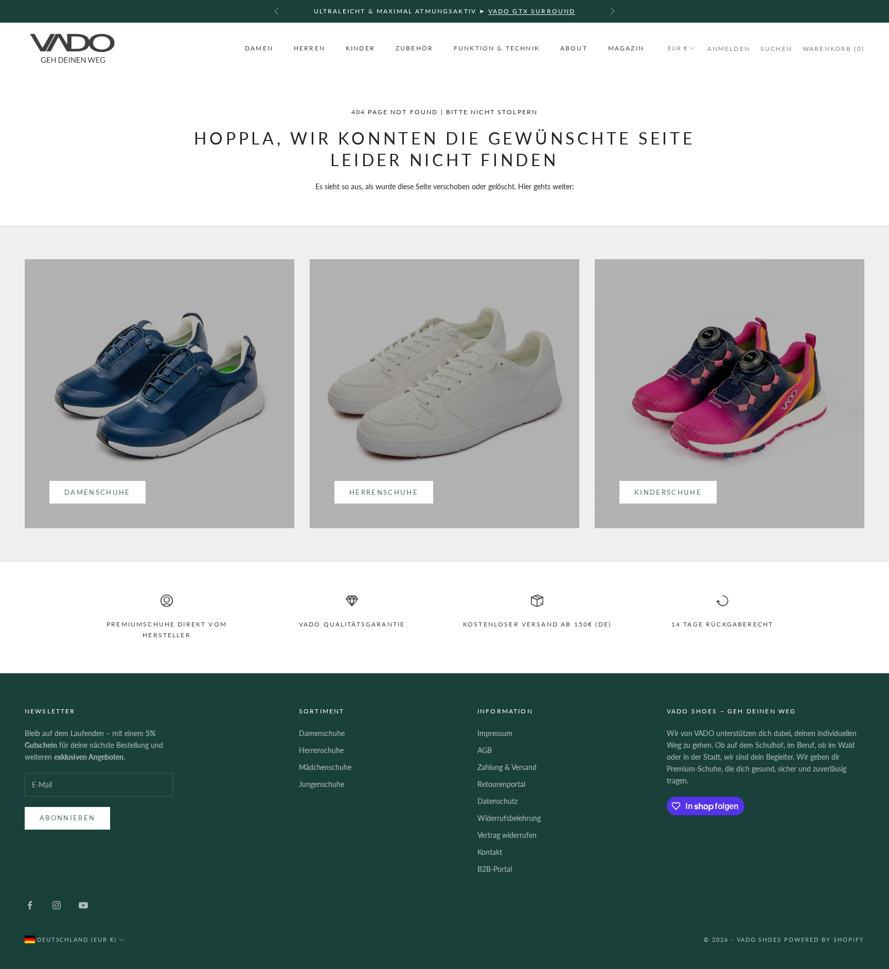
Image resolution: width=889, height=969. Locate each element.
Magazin (626, 48)
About (574, 48)
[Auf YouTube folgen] (83, 905)
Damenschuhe (97, 492)
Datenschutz (497, 801)
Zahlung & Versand (507, 767)
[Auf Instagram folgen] (56, 905)
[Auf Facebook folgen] (30, 905)
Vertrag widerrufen (507, 835)
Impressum (494, 733)
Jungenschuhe (321, 784)
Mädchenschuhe (325, 767)
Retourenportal (501, 784)
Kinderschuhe (668, 492)
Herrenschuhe (383, 492)
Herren (309, 48)
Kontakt (489, 852)
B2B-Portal (494, 869)
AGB (484, 750)
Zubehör (414, 48)
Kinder (360, 48)
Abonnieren (67, 818)
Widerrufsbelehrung (509, 818)
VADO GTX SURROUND (532, 11)
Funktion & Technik (497, 48)
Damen (259, 48)
